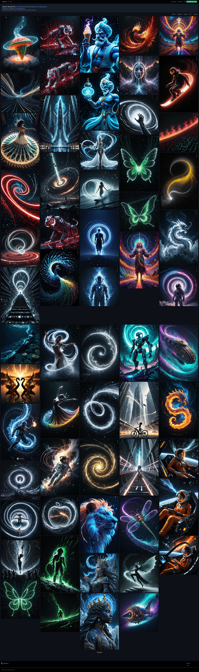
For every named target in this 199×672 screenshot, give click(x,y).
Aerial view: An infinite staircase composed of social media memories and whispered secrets (16, 321)
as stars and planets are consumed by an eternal (15, 458)
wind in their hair (29, 264)
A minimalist (43, 589)
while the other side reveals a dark (92, 379)
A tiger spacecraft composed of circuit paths (48, 52)
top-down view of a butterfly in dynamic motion (142, 188)
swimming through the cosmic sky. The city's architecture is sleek (56, 150)
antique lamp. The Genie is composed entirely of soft (103, 128)
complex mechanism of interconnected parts (150, 551)
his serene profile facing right (94, 648)
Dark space (170, 475)
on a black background (187, 110)
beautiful (122, 286)
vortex (191, 263)
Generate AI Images (192, 1)
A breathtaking (123, 378)
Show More (99, 652)
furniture (51, 207)
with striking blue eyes (102, 648)
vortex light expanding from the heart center (100, 304)
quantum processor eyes (47, 53)
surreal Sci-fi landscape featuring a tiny (132, 378)
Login (185, 1)
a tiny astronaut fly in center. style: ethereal (29, 498)
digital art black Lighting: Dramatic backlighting (9, 577)
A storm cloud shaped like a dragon (165, 263)
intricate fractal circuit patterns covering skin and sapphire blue (102, 590)
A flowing (82, 127)
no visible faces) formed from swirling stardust (177, 304)
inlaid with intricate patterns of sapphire (11, 167)
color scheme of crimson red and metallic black (58, 53)
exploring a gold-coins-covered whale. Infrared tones (17, 361)
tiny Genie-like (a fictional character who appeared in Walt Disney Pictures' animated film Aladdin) (99, 127)
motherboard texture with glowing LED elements (62, 52)
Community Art (173, 1)
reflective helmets (167, 304)
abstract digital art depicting (34, 400)
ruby (18, 167)
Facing (12, 401)
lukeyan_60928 (164, 473)
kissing (15, 401)
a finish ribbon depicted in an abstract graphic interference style (11, 109)
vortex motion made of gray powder (180, 207)
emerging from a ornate (91, 128)
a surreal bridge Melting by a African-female (132, 492)
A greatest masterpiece (164, 475)
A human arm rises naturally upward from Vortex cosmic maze (130, 131)
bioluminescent (68, 150)
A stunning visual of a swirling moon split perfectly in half (90, 378)
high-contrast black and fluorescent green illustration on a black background (57, 589)
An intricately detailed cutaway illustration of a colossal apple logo (52, 532)
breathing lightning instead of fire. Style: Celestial (179, 263)
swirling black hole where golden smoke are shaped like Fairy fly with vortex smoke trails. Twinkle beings (100, 492)
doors (54, 207)
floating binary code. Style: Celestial (71, 53)
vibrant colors (152, 285)
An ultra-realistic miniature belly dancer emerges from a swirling (51, 378)
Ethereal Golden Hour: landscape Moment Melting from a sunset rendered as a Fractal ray (15, 400)
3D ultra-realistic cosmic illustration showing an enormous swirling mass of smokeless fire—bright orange (176, 435)
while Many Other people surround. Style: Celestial (25, 576)
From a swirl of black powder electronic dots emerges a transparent (186, 149)
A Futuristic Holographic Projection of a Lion (88, 550)
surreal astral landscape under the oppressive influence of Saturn (54, 206)
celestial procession (138, 285)
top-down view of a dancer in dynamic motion (63, 435)
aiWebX (5, 68)
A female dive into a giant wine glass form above (9, 576)
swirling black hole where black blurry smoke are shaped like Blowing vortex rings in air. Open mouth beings (100, 435)
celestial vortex (63, 378)
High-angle (3, 360)
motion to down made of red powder (178, 110)
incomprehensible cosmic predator (49, 590)
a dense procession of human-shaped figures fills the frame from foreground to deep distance (174, 150)
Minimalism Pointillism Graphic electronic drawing (168, 109)
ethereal (140, 286)
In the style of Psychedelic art (91, 303)
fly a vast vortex (187, 304)
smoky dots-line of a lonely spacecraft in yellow (167, 207)
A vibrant (82, 435)
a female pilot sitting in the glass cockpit (176, 476)
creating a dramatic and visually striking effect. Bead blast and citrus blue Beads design (99, 167)
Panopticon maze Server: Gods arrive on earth (128, 285)
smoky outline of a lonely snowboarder (166, 110)
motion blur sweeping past (22, 264)
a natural (3, 401)
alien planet (135, 435)
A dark (43, 206)
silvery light (84, 379)
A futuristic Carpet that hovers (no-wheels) (8, 224)
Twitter (187, 665)
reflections (32, 361)
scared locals (144, 285)
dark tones (36, 361)
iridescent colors (28, 361)
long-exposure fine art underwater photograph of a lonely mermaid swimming (17, 360)
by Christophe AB (84, 303)
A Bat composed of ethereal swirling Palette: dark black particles (130, 589)
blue (193, 435)
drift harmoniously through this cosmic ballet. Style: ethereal (98, 436)
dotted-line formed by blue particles (93, 264)
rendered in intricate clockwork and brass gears (136, 550)
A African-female (123, 435)
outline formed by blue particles (88, 304)
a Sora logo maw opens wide (15, 457)
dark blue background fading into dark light (99, 263)
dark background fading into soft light (98, 206)
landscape (148, 285)
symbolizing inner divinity (103, 207)
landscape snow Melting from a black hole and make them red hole (133, 53)
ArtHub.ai (4, 1)
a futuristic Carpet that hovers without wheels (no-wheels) (11, 263)
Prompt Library (180, 1)
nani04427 (123, 187)
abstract (143, 286)
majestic (155, 285)
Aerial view (3, 536)
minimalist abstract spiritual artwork (86, 206)
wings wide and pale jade (145, 589)
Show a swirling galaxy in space (165, 303)
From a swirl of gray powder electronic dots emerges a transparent (186, 109)
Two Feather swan (8, 401)
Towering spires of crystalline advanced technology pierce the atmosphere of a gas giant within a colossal (58, 149)
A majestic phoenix (124, 52)
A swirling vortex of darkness (6, 457)
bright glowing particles (174, 264)
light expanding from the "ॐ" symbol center (106, 264)
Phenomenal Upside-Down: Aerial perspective (128, 188)
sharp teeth (5, 458)
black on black (193, 110)
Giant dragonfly (126, 550)
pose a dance (72, 435)
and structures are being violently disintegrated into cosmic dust (65, 207)
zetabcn (123, 284)
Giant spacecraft (126, 629)
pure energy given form (84, 436)
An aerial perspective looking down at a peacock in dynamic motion (52, 303)
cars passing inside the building (137, 436)
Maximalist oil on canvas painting (129, 286)
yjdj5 (44, 50)
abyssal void (25, 458)
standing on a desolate (129, 435)
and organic (73, 150)
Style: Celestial (136, 286)
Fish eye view (123, 492)
